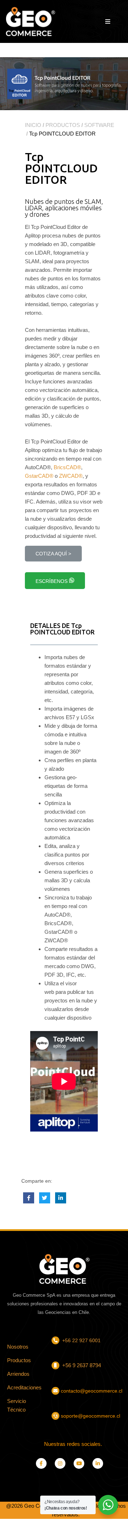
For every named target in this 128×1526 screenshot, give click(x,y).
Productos (19, 1360)
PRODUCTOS (63, 125)
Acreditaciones (24, 1387)
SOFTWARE (99, 125)
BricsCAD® (67, 467)
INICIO (33, 125)
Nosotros (17, 1347)
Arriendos (18, 1374)
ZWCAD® (70, 476)
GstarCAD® (39, 476)
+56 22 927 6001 (81, 1340)
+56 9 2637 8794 (81, 1365)
